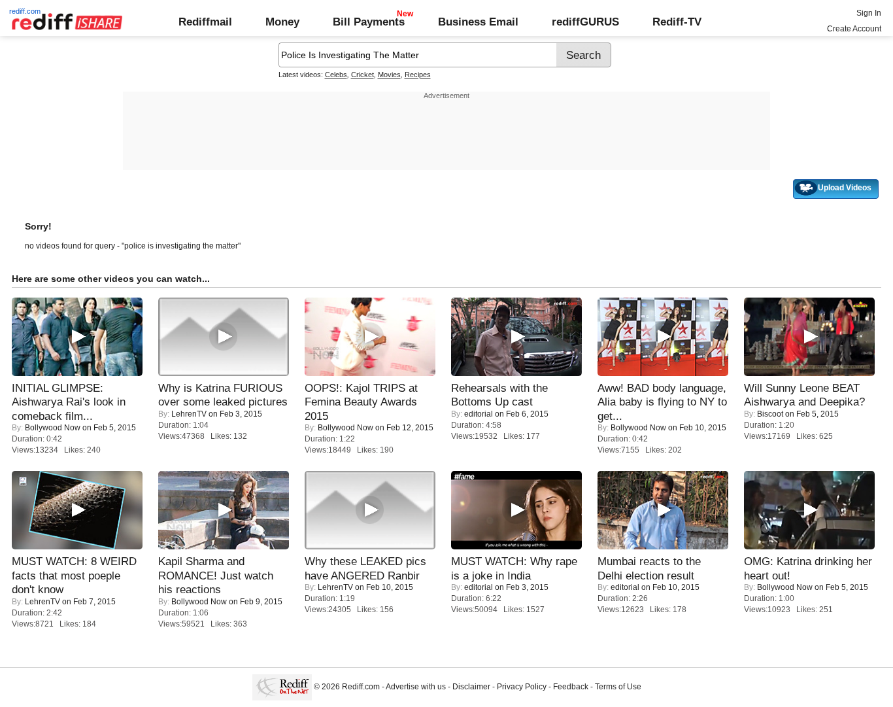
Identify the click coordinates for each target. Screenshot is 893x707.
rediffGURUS (585, 21)
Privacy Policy (522, 686)
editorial (478, 414)
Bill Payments (369, 21)
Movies (389, 74)
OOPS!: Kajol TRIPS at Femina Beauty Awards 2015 (361, 402)
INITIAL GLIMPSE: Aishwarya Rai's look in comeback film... (69, 402)
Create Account (854, 28)
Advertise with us (416, 686)
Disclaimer (471, 686)
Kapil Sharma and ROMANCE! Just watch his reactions (215, 575)
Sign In (868, 13)
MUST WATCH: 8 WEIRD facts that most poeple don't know (74, 575)
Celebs (336, 74)
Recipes (418, 74)
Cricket (362, 74)
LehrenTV (189, 414)
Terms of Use (618, 686)
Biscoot (770, 414)
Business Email (478, 21)
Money (282, 21)
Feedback (570, 686)
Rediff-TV (676, 21)
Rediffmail (205, 21)
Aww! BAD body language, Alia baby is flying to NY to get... (662, 402)
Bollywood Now (52, 427)
